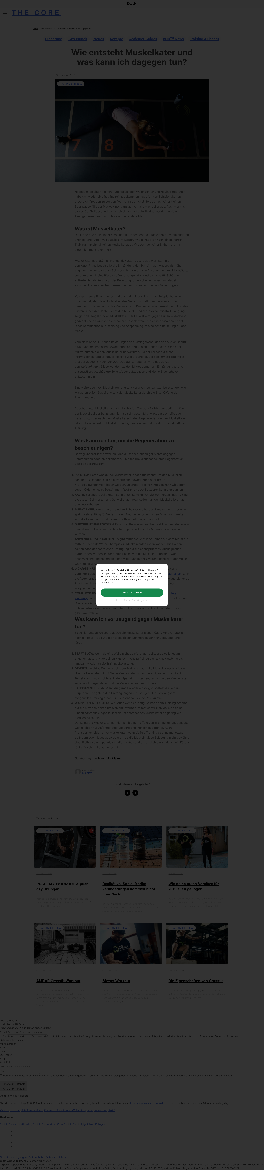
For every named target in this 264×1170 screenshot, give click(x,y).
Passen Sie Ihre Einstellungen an (132, 600)
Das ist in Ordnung (132, 592)
